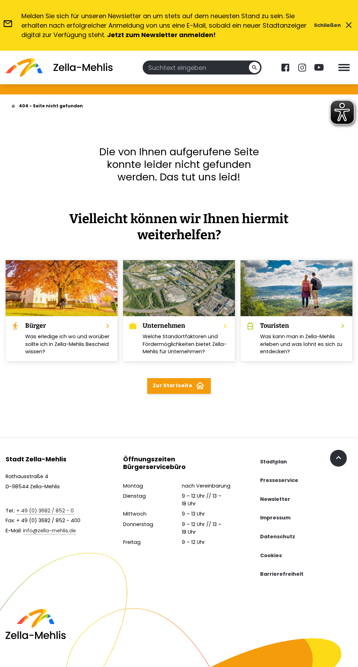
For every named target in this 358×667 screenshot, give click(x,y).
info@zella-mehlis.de (49, 530)
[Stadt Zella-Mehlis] (59, 67)
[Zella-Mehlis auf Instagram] (302, 67)
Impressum (275, 517)
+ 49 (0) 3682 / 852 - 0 (45, 510)
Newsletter (275, 499)
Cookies (271, 555)
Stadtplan (273, 461)
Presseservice (279, 480)
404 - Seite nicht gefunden (51, 106)
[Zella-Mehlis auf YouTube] (319, 67)
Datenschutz (277, 536)
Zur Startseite (179, 386)
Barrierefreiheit (281, 573)
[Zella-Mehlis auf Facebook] (285, 67)
